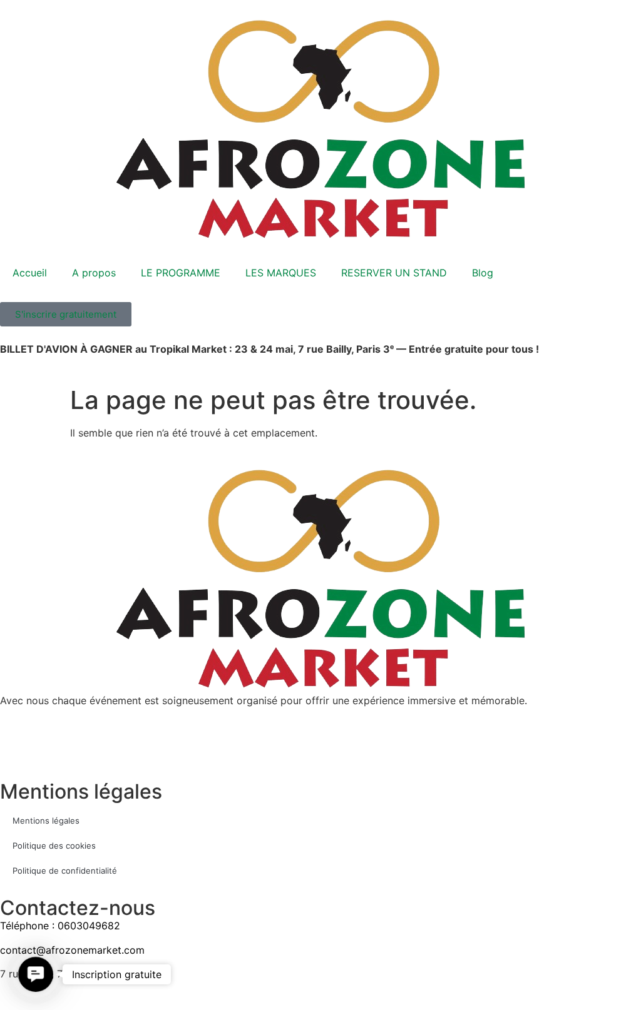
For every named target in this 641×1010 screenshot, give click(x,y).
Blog (482, 272)
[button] (35, 974)
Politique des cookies (54, 846)
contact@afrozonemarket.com (72, 950)
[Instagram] (15, 747)
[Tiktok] (50, 747)
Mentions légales (46, 821)
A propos (94, 272)
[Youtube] (84, 747)
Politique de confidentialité (65, 871)
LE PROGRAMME (180, 272)
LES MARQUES (280, 272)
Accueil (30, 272)
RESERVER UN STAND (394, 272)
